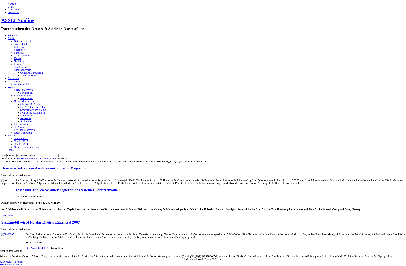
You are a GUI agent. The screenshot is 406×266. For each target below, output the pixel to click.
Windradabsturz (28, 75)
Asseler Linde (21, 44)
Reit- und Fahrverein (24, 129)
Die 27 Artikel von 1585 (32, 107)
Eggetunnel (19, 49)
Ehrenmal (19, 52)
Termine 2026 (21, 138)
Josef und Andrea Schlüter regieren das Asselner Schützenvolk (66, 190)
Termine (12, 135)
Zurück (34, 248)
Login (11, 6)
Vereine (11, 87)
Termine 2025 (21, 141)
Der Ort (11, 38)
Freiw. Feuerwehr (23, 95)
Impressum (13, 12)
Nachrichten (20, 61)
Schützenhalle (27, 121)
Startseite (12, 35)
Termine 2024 (21, 144)
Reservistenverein (23, 132)
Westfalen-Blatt (21, 84)
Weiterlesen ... (8, 215)
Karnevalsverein (22, 124)
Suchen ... (11, 155)
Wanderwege (20, 67)
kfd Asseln (19, 127)
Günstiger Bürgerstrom (31, 72)
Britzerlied (19, 47)
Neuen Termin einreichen (26, 147)
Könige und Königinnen (32, 112)
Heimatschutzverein (24, 101)
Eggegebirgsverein (23, 89)
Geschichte (13, 78)
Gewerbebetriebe (22, 55)
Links (10, 149)
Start (28, 248)
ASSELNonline (17, 20)
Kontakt (12, 4)
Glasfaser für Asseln (30, 104)
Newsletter (25, 118)
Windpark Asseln (22, 69)
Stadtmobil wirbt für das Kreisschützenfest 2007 (40, 222)
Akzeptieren (6, 261)
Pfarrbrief (18, 64)
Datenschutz (14, 9)
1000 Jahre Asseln (23, 41)
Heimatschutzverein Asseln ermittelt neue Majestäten (44, 168)
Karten (17, 58)
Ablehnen (18, 261)
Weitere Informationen (11, 264)
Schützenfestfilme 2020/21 (33, 109)
